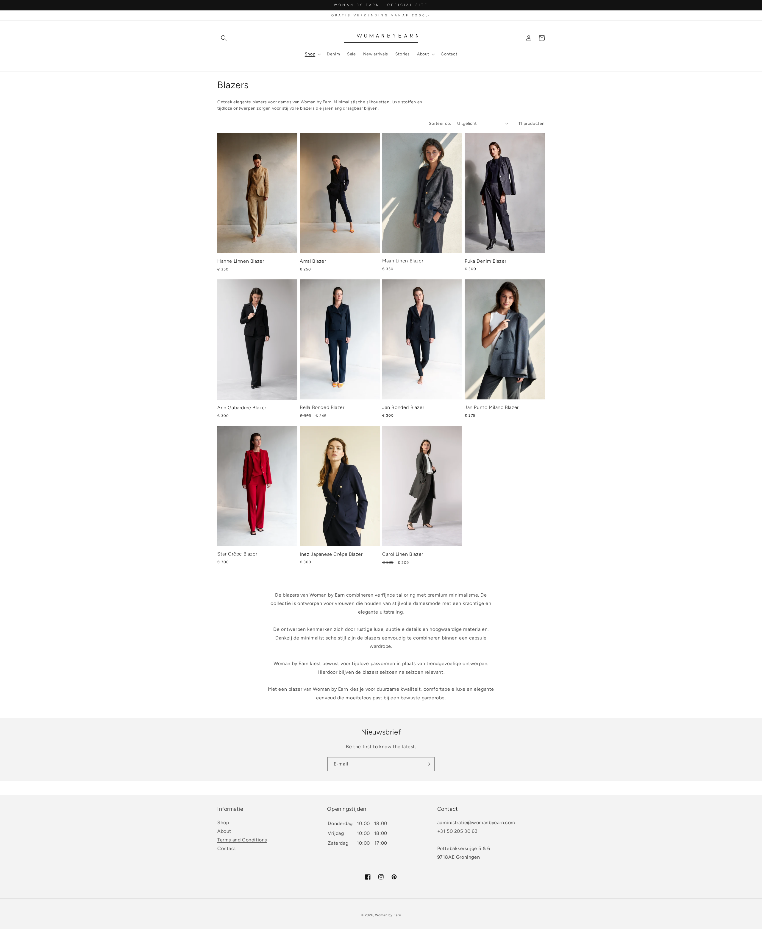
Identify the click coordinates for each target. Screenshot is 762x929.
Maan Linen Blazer (402, 261)
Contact (226, 848)
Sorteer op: (440, 123)
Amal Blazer (313, 261)
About (224, 831)
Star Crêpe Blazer (237, 554)
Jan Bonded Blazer (403, 407)
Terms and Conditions (242, 840)
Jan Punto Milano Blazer (492, 407)
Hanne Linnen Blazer (240, 261)
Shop (223, 822)
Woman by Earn (388, 915)
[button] (223, 38)
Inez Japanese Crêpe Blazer (331, 554)
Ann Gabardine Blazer (241, 407)
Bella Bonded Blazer (322, 407)
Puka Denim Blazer (485, 261)
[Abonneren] (427, 764)
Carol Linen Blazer (402, 554)
